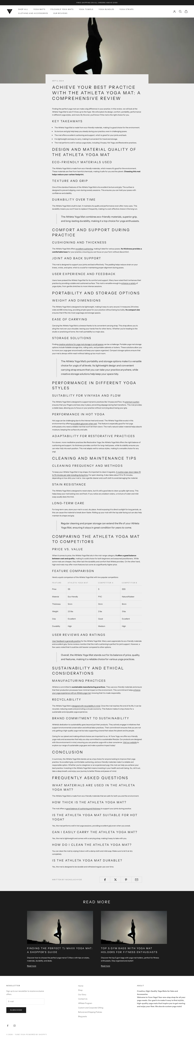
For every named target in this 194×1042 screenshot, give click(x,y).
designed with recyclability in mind (86, 706)
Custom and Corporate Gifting (90, 1008)
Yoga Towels (86, 9)
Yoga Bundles (106, 9)
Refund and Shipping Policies (90, 1012)
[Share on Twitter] (115, 880)
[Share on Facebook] (105, 880)
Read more (31, 966)
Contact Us (82, 999)
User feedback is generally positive (66, 641)
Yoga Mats (39, 9)
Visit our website (130, 742)
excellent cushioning (84, 249)
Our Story (82, 994)
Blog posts (82, 1016)
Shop (80, 990)
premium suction (132, 402)
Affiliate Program (85, 1003)
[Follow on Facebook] (7, 1025)
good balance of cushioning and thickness (83, 808)
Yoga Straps (126, 9)
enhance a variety (128, 283)
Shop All (23, 9)
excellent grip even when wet (85, 423)
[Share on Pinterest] (126, 880)
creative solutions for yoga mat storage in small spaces (81, 344)
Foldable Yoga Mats (62, 9)
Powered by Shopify (36, 1034)
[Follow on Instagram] (14, 1025)
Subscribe (16, 1010)
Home (80, 986)
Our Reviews (60, 13)
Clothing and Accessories (33, 13)
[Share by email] (136, 880)
